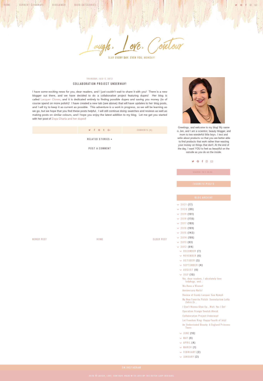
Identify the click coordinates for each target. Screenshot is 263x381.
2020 (184, 209)
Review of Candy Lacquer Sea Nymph (203, 295)
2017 (184, 223)
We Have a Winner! (193, 285)
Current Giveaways (31, 4)
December (190, 251)
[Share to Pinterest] (99, 129)
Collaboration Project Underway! (201, 315)
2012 (184, 246)
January (189, 356)
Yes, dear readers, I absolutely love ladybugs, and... (202, 280)
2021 (184, 204)
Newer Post (39, 239)
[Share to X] (90, 129)
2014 (184, 237)
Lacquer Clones (50, 99)
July (186, 274)
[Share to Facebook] (94, 129)
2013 (184, 242)
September (191, 265)
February (190, 352)
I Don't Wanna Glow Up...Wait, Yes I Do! (204, 306)
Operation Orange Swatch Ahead (200, 311)
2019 (184, 213)
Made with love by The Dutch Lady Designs (149, 375)
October (189, 260)
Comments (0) (144, 129)
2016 (184, 228)
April (187, 342)
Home (7, 4)
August (188, 269)
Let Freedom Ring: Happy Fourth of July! (204, 320)
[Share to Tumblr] (104, 129)
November (190, 255)
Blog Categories (85, 4)
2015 (184, 232)
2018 (184, 218)
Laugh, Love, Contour (110, 375)
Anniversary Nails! (193, 290)
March (188, 347)
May (186, 338)
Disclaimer (59, 4)
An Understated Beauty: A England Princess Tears (206, 326)
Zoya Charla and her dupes (68, 118)
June (186, 333)
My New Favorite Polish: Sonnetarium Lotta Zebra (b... (206, 301)
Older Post (160, 239)
